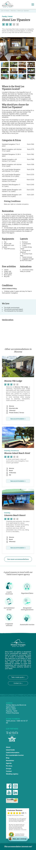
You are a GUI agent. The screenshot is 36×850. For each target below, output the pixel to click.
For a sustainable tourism (15, 755)
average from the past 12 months (15, 815)
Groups (8, 768)
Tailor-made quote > (18, 677)
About (8, 747)
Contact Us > (18, 683)
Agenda (9, 763)
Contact (9, 771)
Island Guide (10, 750)
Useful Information (12, 752)
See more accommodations (18, 559)
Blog (7, 758)
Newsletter (10, 760)
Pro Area (9, 766)
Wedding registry (12, 774)
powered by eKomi (19, 834)
